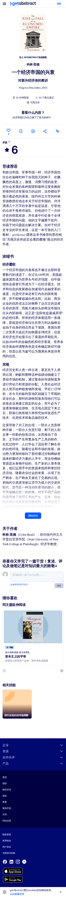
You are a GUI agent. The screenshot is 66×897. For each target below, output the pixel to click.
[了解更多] (9, 141)
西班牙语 (6, 789)
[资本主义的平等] (33, 626)
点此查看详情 (17, 893)
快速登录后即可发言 (19, 584)
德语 (4, 783)
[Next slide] (62, 671)
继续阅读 (33, 515)
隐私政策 (6, 834)
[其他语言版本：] (57, 131)
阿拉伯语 (6, 820)
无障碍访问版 (8, 853)
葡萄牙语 (6, 808)
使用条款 (6, 840)
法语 (4, 814)
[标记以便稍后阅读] (21, 131)
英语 (4, 777)
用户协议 (6, 847)
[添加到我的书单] (33, 131)
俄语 (4, 796)
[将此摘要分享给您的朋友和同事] (45, 131)
